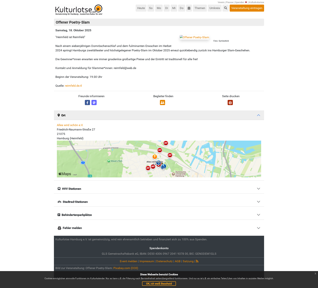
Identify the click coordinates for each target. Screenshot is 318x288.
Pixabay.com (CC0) (125, 268)
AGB (178, 261)
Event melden (128, 261)
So (151, 8)
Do (181, 8)
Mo (159, 8)
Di (166, 8)
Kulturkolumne (256, 2)
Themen (200, 8)
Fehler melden (72, 228)
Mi (174, 8)
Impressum (146, 261)
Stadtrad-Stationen (75, 202)
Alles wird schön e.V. (70, 125)
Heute (141, 8)
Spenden (239, 2)
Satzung (188, 261)
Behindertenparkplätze (77, 215)
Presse (229, 2)
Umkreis (214, 8)
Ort (63, 115)
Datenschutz (164, 261)
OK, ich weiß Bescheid (159, 283)
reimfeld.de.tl (73, 85)
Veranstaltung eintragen (246, 8)
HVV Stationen (71, 188)
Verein (221, 2)
